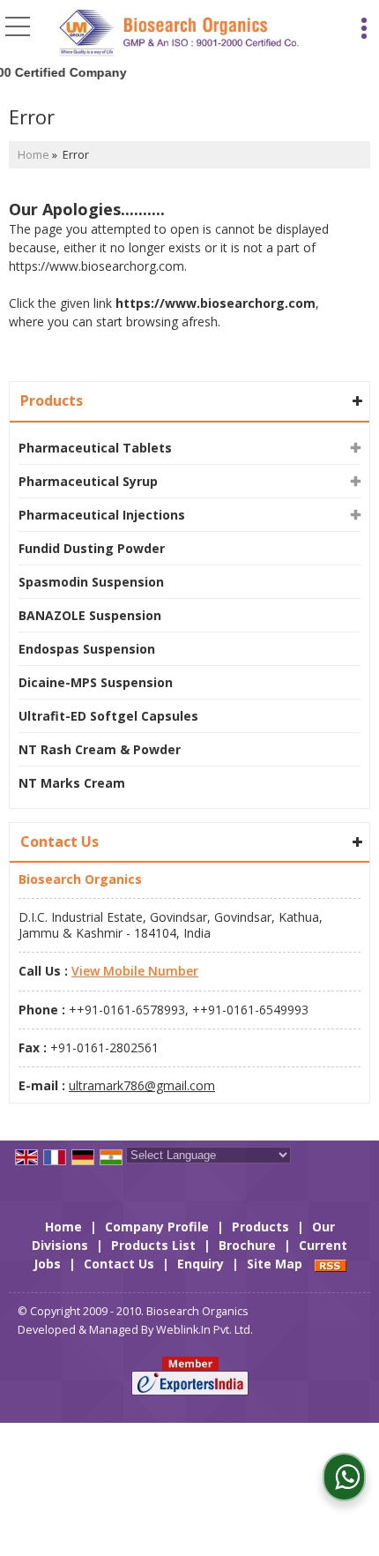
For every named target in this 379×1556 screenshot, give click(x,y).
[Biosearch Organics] (179, 33)
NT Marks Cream (72, 782)
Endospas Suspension (87, 648)
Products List (153, 1245)
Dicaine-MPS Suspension (96, 682)
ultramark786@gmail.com (142, 1085)
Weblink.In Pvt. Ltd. (204, 1329)
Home (33, 154)
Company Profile (157, 1226)
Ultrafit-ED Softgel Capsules (108, 715)
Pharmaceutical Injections (102, 514)
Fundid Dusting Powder (92, 548)
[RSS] (330, 1263)
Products (51, 400)
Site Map (274, 1263)
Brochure (247, 1245)
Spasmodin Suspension (91, 581)
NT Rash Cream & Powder (100, 749)
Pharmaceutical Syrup (88, 481)
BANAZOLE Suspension (90, 615)
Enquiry (200, 1263)
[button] (134, 970)
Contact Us (119, 1263)
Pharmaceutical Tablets (95, 447)
